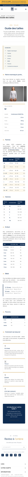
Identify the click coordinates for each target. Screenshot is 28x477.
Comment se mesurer (11, 66)
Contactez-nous (23, 5)
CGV (12, 474)
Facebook (2, 455)
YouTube (7, 455)
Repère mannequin (11, 51)
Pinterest (11, 455)
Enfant (8, 58)
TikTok (19, 455)
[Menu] (5, 9)
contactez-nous (14, 420)
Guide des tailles (19, 474)
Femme (8, 53)
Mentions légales (5, 474)
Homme (8, 56)
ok (24, 447)
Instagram (15, 455)
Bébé (7, 61)
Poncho (8, 63)
